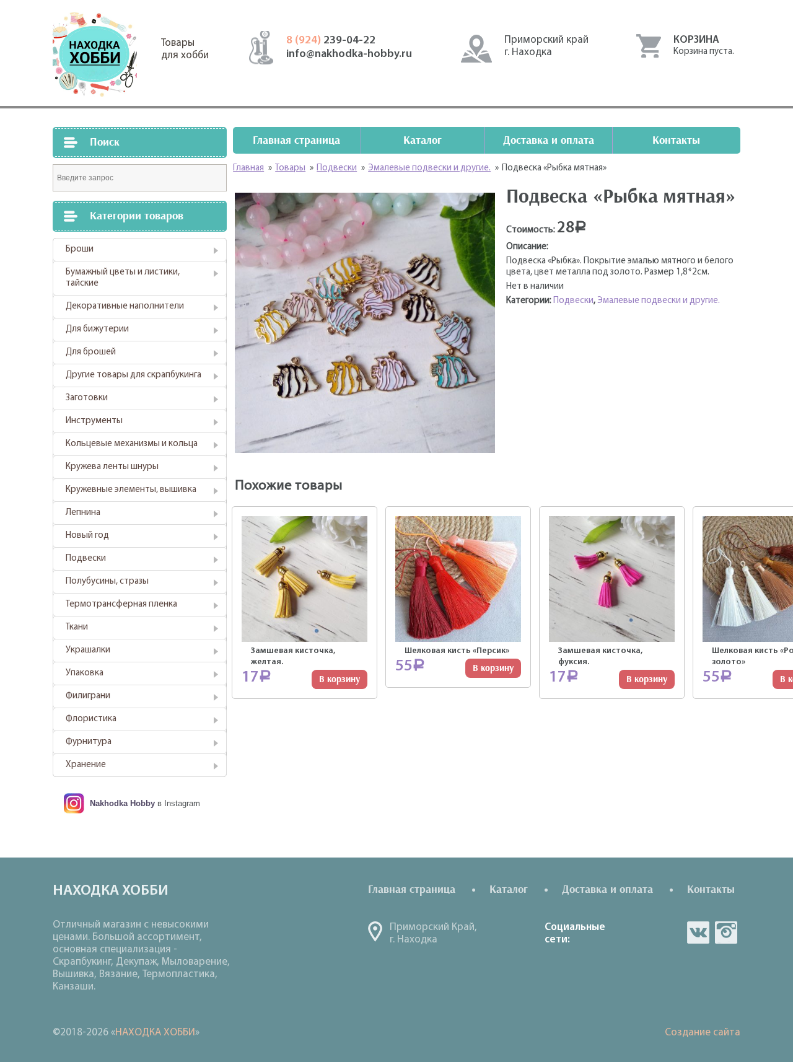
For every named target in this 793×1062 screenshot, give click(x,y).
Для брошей (91, 352)
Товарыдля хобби (185, 49)
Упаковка (84, 673)
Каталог (422, 140)
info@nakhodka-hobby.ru (349, 54)
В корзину (339, 679)
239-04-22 (330, 40)
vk (698, 932)
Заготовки (87, 398)
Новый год (87, 535)
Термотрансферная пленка (121, 604)
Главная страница (296, 140)
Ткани (77, 627)
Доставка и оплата (548, 140)
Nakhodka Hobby (122, 803)
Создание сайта (702, 1032)
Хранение (86, 765)
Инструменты (94, 421)
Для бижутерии (97, 329)
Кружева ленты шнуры (112, 467)
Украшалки (88, 650)
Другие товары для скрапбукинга (133, 375)
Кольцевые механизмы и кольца (132, 444)
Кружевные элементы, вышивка (131, 489)
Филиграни (88, 696)
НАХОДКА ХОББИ (155, 1032)
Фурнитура (89, 742)
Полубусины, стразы (107, 581)
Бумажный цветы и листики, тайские (123, 278)
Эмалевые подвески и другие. (658, 300)
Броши (80, 249)
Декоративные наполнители (125, 306)
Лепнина (83, 512)
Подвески (86, 558)
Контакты (676, 140)
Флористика (91, 719)
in (726, 932)
